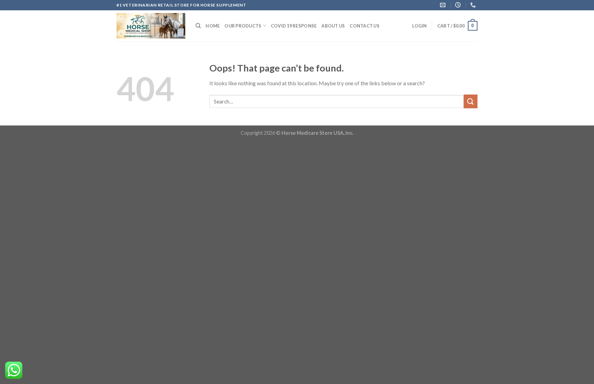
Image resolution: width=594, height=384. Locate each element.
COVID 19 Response (294, 26)
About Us (333, 26)
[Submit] (470, 101)
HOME (213, 26)
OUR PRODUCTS (242, 26)
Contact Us (365, 26)
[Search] (198, 25)
